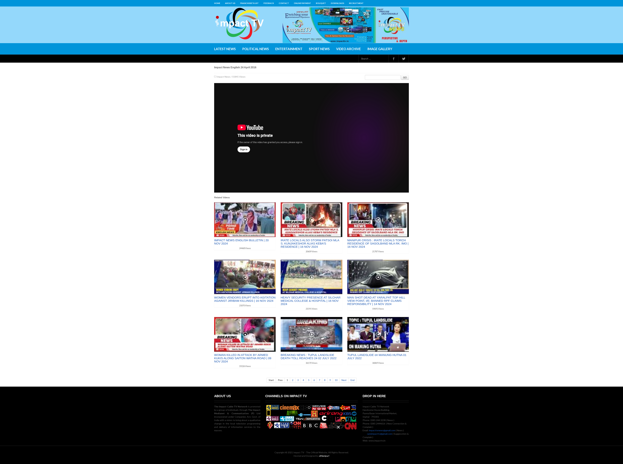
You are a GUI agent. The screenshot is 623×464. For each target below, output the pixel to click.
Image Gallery (379, 49)
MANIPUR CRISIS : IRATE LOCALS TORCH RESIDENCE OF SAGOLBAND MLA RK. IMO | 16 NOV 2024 (378, 243)
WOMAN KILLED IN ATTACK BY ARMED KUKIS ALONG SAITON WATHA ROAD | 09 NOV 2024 (242, 358)
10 (336, 380)
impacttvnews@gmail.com (382, 430)
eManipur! (324, 455)
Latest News (225, 49)
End (352, 380)
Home (217, 3)
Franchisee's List (249, 3)
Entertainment (288, 49)
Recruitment (356, 3)
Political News (255, 49)
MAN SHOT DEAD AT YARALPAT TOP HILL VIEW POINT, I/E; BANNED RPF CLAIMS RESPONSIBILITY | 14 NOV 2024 (376, 301)
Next (344, 380)
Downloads (337, 3)
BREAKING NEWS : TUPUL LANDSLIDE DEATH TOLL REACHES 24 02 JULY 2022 (308, 356)
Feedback (268, 3)
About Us (230, 3)
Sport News (319, 49)
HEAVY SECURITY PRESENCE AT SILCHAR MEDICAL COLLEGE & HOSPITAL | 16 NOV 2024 (311, 301)
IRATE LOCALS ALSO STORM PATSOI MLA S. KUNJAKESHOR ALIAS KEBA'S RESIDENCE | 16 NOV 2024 (310, 243)
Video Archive (348, 49)
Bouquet (321, 3)
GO (405, 77)
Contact (284, 3)
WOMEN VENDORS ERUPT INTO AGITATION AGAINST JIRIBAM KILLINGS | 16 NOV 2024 (244, 299)
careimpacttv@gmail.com (379, 433)
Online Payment (302, 3)
